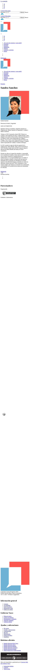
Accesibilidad (7, 605)
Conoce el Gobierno (9, 617)
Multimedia (6, 47)
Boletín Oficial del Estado (10, 649)
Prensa (5, 51)
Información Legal (8, 608)
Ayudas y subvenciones (9, 630)
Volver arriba (7, 669)
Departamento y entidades (10, 619)
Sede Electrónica (8, 606)
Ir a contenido (4, 1)
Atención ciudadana (8, 620)
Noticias (6, 48)
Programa (6, 44)
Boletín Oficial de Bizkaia (10, 646)
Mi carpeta (7, 10)
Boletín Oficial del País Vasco (11, 643)
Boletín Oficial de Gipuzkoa (10, 647)
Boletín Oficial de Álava (10, 645)
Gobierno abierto (8, 621)
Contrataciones (7, 631)
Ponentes (6, 45)
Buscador (3, 12)
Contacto (3, 10)
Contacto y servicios (9, 50)
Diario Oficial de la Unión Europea (12, 650)
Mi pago (6, 632)
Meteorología (7, 634)
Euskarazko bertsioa (8, 666)
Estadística (6, 637)
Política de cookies (8, 609)
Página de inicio (7, 616)
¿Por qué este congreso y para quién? (13, 43)
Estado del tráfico (8, 635)
